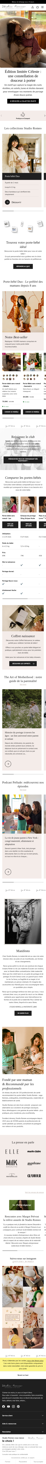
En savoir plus (23, 1013)
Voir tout (23, 684)
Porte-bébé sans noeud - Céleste (11, 384)
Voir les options (10, 525)
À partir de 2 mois (11, 182)
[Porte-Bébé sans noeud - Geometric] (32, 362)
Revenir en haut (23, 1375)
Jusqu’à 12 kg (10, 187)
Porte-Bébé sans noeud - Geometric (32, 384)
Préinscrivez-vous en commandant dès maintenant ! (23, 460)
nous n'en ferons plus (35, 1360)
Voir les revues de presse (34, 1192)
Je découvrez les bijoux (23, 105)
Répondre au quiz (23, 266)
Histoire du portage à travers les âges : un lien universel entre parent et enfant (21, 735)
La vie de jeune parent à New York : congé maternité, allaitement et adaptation (22, 841)
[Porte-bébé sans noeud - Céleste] (11, 362)
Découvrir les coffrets (21, 664)
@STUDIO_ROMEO (23, 1261)
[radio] (3, 375)
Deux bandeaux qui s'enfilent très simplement (17, 193)
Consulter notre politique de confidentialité (15, 1454)
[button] (37, 7)
